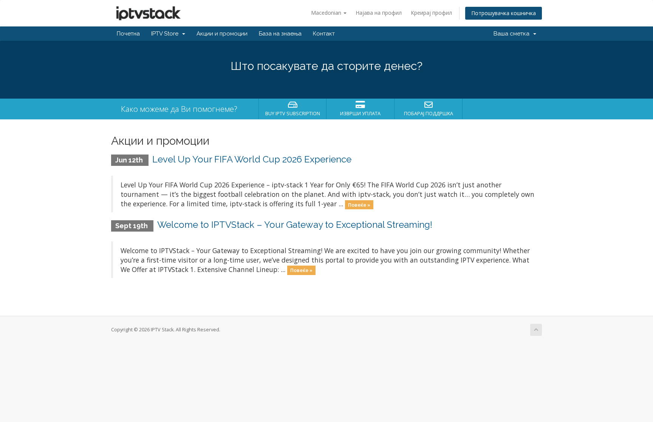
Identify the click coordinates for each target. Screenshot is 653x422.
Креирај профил (431, 12)
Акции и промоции (222, 33)
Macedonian (327, 12)
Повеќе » (359, 204)
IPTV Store (166, 33)
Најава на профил (379, 12)
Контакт (324, 33)
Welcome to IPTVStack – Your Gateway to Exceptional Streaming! (294, 224)
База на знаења (280, 33)
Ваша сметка (513, 33)
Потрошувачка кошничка (503, 13)
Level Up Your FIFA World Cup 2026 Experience (251, 159)
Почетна (128, 33)
